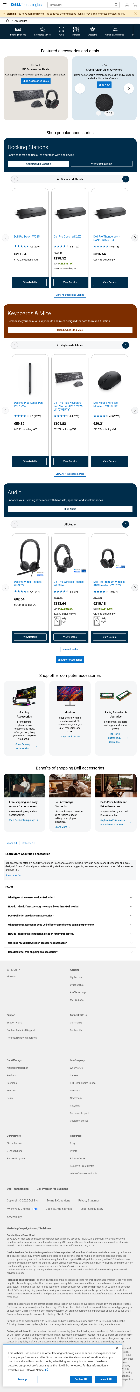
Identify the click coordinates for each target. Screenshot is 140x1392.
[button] (127, 5)
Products (12, 1075)
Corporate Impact (79, 1113)
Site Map (11, 976)
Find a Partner (14, 1143)
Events (73, 1151)
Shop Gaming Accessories (23, 746)
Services (11, 1090)
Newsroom (76, 1098)
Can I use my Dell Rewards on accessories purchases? (37, 942)
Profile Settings (78, 992)
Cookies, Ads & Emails (59, 1208)
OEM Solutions (14, 1151)
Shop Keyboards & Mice (70, 330)
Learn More (61, 827)
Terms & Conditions (58, 1200)
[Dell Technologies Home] (26, 5)
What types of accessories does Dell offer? (31, 897)
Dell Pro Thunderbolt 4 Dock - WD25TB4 (106, 238)
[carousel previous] (80, 88)
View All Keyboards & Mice (70, 473)
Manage (22, 1379)
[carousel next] (129, 88)
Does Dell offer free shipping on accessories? (33, 952)
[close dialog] (136, 14)
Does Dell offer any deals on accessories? (31, 915)
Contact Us (76, 1030)
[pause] (98, 113)
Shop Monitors (68, 736)
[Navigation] (5, 5)
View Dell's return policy (22, 820)
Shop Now (104, 84)
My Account (76, 977)
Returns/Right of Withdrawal (22, 1037)
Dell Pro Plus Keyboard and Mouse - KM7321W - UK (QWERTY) (68, 406)
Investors (75, 1090)
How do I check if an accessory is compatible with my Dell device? (44, 906)
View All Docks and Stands (70, 294)
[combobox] (83, 5)
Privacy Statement (89, 1200)
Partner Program (16, 1158)
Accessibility (14, 1217)
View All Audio (70, 649)
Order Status (76, 985)
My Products (76, 1000)
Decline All (81, 1379)
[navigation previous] (14, 179)
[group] (104, 88)
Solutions (12, 1083)
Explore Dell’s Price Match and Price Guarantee (114, 822)
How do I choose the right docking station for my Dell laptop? (41, 933)
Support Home (14, 1022)
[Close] (117, 1348)
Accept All (105, 1379)
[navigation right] (137, 31)
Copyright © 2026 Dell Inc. (22, 1200)
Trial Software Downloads (83, 1173)
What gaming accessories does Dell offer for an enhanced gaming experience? (51, 924)
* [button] (119, 814)
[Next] (134, 237)
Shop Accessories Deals (36, 81)
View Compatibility (101, 163)
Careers (74, 1075)
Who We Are (76, 1068)
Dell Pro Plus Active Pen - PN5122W (29, 404)
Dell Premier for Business (52, 1188)
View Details (30, 282)
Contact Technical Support (21, 1030)
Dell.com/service (67, 1266)
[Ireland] (7, 21)
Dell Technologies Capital (83, 1083)
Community (76, 1022)
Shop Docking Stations (38, 163)
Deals (10, 1098)
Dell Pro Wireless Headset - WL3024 (70, 583)
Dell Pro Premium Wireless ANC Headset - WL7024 (109, 583)
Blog (72, 1143)
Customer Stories (79, 1120)
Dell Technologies (18, 1188)
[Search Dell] (116, 5)
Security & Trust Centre (82, 1166)
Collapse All (28, 843)
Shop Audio (70, 509)
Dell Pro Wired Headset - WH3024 (28, 583)
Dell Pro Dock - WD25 (27, 236)
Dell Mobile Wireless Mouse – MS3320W (105, 404)
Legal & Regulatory (92, 1208)
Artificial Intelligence (17, 1068)
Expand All (11, 843)
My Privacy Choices (19, 1208)
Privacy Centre (77, 1158)
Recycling (75, 1105)
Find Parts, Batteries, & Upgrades (114, 737)
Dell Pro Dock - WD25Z (67, 236)
